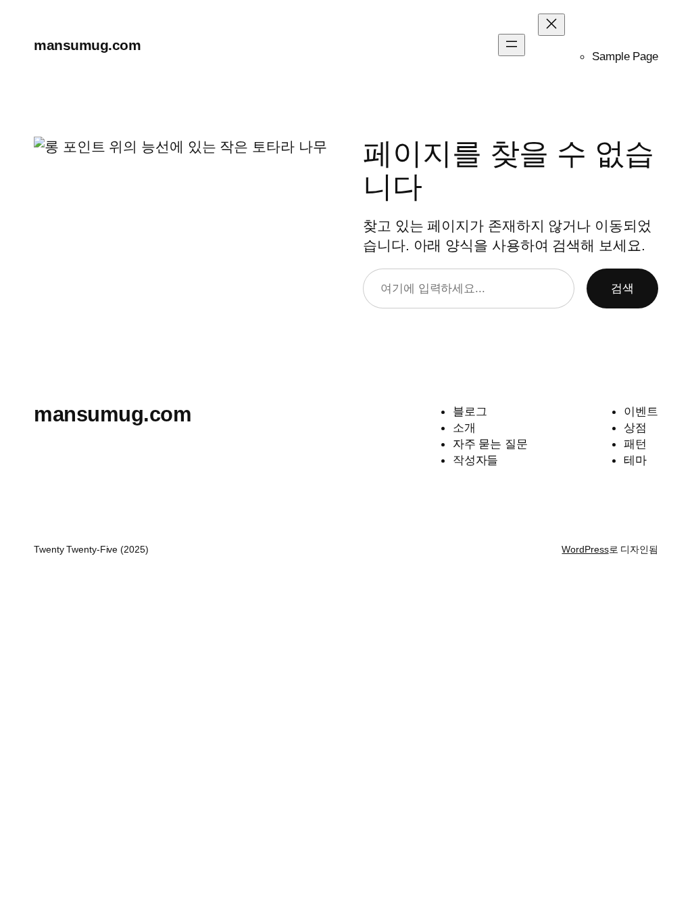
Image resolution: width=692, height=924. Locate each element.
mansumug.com (87, 45)
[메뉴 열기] (511, 45)
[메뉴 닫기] (551, 25)
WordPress (585, 549)
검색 (622, 288)
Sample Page (625, 56)
